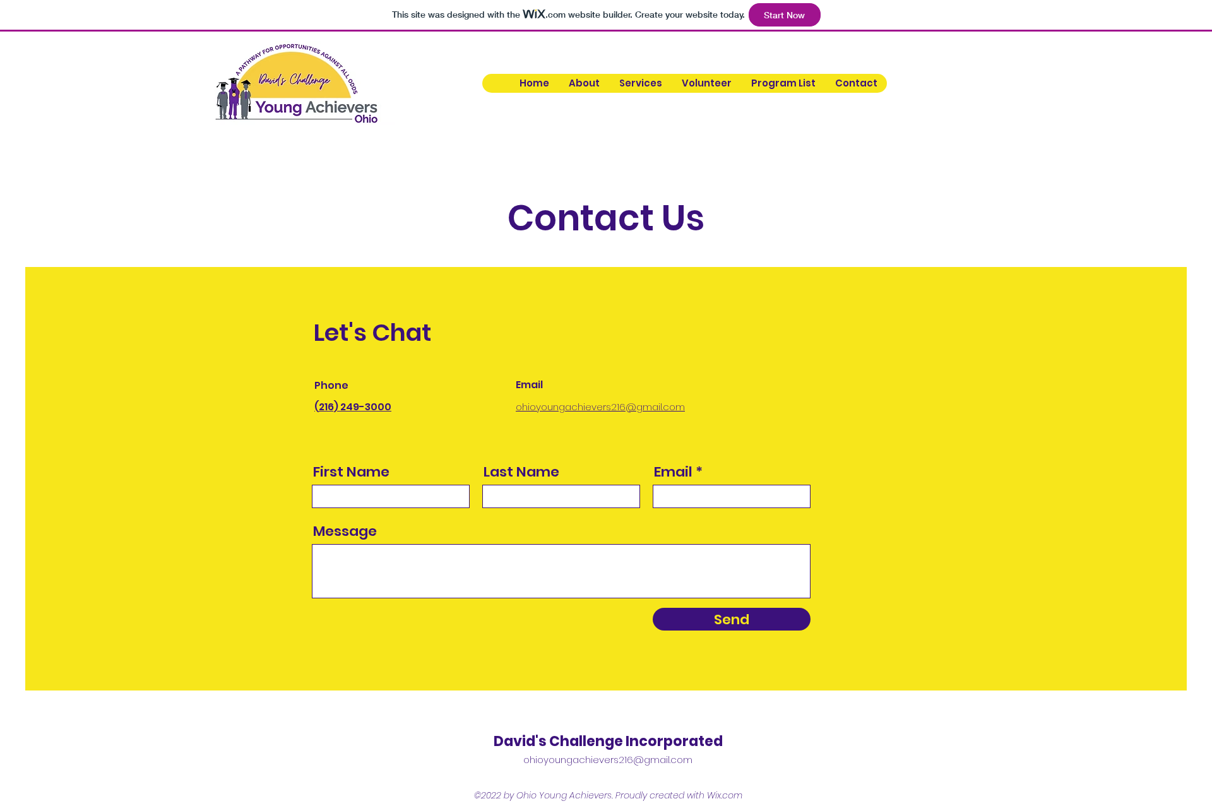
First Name (351, 472)
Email (673, 472)
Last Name (521, 472)
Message (345, 531)
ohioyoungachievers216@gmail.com (607, 759)
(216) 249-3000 (352, 407)
